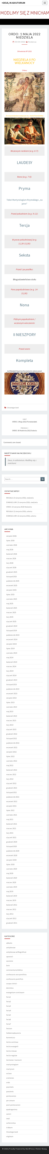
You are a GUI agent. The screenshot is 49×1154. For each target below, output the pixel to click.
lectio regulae (11, 1055)
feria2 (8, 1001)
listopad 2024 (11, 630)
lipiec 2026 (10, 540)
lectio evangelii (12, 1046)
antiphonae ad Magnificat (16, 952)
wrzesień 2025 (11, 585)
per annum (10, 1100)
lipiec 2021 (10, 810)
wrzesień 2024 (11, 639)
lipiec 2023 (10, 702)
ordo (8, 1082)
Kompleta (24, 360)
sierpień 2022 (11, 752)
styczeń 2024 (11, 675)
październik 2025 (12, 581)
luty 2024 (9, 671)
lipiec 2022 (10, 756)
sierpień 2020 (11, 860)
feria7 (8, 1024)
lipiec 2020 (10, 864)
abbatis (9, 943)
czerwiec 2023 (11, 707)
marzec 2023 (11, 720)
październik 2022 (12, 743)
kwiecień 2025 (11, 608)
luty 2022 (9, 779)
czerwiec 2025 (11, 599)
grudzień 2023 (11, 680)
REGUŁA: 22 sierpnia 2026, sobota (19, 511)
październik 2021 (12, 797)
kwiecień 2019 (11, 896)
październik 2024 (12, 635)
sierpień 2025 (11, 590)
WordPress (30, 1149)
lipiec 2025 (10, 594)
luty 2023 (9, 725)
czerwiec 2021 (11, 815)
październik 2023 (12, 689)
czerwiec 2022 (11, 761)
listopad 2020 (11, 846)
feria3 (8, 1006)
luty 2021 (9, 833)
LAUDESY (24, 162)
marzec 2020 (11, 882)
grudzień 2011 (11, 923)
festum (9, 1028)
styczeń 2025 (11, 621)
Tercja (24, 225)
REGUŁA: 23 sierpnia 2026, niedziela (20, 498)
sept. (8, 1118)
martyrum (10, 1069)
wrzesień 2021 (11, 801)
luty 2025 (9, 617)
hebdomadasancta (13, 1033)
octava (9, 1073)
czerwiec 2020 (11, 869)
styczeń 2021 (11, 837)
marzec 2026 (11, 558)
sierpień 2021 (11, 806)
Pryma (24, 188)
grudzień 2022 (11, 734)
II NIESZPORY (24, 334)
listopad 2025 (11, 576)
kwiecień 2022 (11, 770)
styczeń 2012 (11, 918)
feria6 (8, 1019)
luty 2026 (9, 563)
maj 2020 (9, 873)
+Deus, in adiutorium (13, 2)
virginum (9, 1136)
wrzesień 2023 (11, 693)
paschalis (10, 1087)
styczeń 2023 (11, 729)
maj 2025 (9, 603)
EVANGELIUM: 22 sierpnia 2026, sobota (21, 516)
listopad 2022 (11, 738)
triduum (9, 1127)
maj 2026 (9, 549)
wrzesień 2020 (11, 855)
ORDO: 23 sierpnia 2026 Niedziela (19, 507)
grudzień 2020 (11, 842)
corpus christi (11, 983)
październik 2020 (12, 851)
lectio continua (12, 1042)
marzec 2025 (11, 612)
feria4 (8, 1010)
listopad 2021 (11, 792)
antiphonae (10, 947)
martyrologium (12, 1064)
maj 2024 (9, 657)
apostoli (9, 956)
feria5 (8, 1015)
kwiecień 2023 (11, 716)
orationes (10, 1078)
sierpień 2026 (11, 536)
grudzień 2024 (11, 626)
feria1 (8, 997)
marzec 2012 (11, 909)
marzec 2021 (11, 828)
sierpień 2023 (11, 698)
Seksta (24, 255)
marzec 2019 (11, 900)
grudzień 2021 (11, 788)
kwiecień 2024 (11, 662)
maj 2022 (9, 765)
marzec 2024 (11, 666)
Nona (24, 304)
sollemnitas (11, 1123)
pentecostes (11, 1096)
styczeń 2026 (11, 567)
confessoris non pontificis (16, 974)
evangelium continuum (15, 992)
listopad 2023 (11, 684)
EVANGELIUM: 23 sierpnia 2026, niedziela (22, 502)
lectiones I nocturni (14, 1060)
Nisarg (44, 1149)
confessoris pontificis (14, 979)
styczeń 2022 (11, 783)
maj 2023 (9, 711)
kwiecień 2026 (11, 554)
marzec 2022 (11, 774)
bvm (8, 965)
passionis (10, 1091)
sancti (8, 1114)
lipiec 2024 (10, 648)
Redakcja (32, 42)
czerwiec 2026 (11, 545)
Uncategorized (13, 407)
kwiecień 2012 (11, 905)
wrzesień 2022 (11, 747)
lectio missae (11, 1051)
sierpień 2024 (11, 644)
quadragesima (11, 1109)
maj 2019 (9, 891)
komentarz (10, 1037)
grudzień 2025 (11, 572)
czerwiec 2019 (11, 887)
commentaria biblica (14, 970)
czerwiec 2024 (11, 653)
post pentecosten (13, 1105)
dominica (9, 988)
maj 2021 (9, 819)
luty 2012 (9, 914)
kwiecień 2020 (11, 878)
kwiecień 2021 (11, 824)
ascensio (9, 961)
